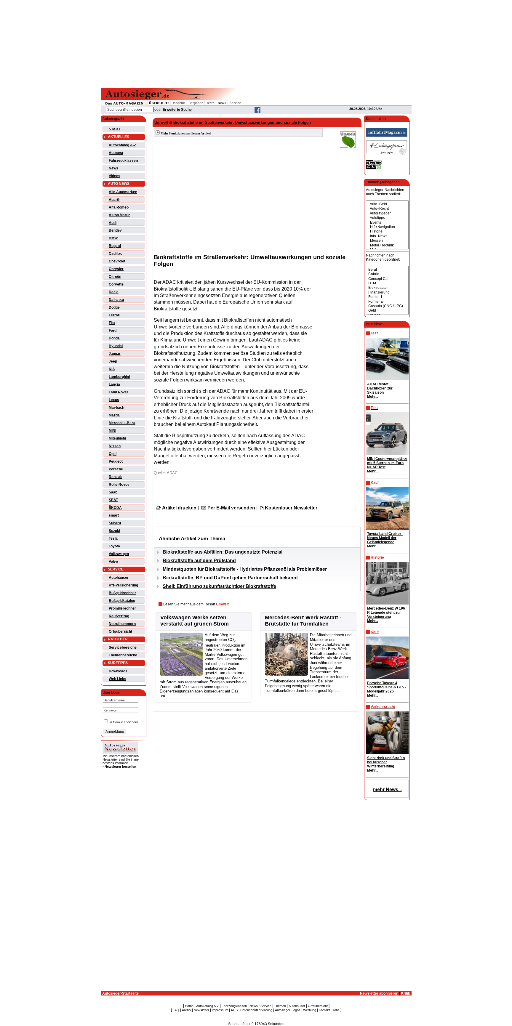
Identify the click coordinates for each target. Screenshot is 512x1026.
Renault (115, 477)
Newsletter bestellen (120, 766)
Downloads (118, 671)
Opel (112, 454)
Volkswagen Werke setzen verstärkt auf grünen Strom (194, 621)
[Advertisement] (256, 42)
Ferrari (114, 315)
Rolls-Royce (119, 484)
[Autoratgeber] (387, 213)
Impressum (220, 1010)
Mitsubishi (117, 438)
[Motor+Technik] (387, 245)
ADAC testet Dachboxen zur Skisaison (380, 388)
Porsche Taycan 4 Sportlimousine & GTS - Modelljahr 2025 (386, 687)
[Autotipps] (387, 218)
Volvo (113, 562)
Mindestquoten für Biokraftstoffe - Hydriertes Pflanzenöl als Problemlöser (245, 569)
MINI (112, 431)
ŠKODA (115, 508)
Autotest (116, 153)
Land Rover (118, 392)
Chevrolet (117, 261)
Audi (112, 223)
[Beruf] (387, 269)
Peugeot (116, 461)
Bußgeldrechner (122, 593)
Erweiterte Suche (177, 110)
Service (265, 1006)
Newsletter (201, 1010)
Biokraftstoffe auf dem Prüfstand (199, 560)
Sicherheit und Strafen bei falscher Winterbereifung (386, 762)
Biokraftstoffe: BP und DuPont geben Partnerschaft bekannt (230, 577)
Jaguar (115, 354)
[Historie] (387, 231)
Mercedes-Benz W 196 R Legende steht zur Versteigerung (386, 612)
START (114, 129)
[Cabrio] (387, 274)
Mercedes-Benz (122, 423)
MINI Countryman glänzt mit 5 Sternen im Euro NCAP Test (387, 463)
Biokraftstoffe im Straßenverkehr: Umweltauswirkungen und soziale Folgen (242, 122)
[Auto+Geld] (387, 204)
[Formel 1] (387, 297)
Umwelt (161, 122)
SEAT (113, 500)
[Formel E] (387, 301)
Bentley (115, 230)
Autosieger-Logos (287, 1010)
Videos (114, 176)
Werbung (309, 1010)
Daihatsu (116, 300)
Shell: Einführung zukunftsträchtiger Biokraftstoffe (219, 586)
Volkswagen (119, 554)
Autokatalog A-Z (122, 145)
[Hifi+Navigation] (387, 227)
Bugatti (115, 246)
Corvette (116, 284)
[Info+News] (387, 236)
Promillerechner (122, 608)
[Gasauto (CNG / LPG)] (387, 306)
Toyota (114, 546)
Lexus (114, 400)
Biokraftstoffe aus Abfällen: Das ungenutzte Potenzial (222, 551)
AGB (234, 1010)
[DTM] (387, 283)
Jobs (336, 1010)
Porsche (116, 469)
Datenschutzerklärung (256, 1010)
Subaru (115, 523)
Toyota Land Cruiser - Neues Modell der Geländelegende (385, 538)
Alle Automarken (123, 192)
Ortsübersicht (120, 631)
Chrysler (116, 269)
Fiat (112, 323)
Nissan (115, 446)
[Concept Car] (387, 279)
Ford (112, 330)
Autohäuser (119, 577)
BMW (113, 238)
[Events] (387, 222)
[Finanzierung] (387, 292)
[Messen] (387, 240)
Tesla (113, 538)
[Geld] (387, 310)
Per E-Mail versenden (231, 507)
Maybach (116, 407)
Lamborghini (119, 377)
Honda (114, 338)
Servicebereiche (123, 647)
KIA (112, 369)
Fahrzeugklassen (123, 160)
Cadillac (115, 253)
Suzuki (114, 531)
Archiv (186, 1010)
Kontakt (324, 1010)
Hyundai (116, 346)
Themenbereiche (123, 655)
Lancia (114, 384)
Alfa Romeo (119, 207)
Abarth (114, 200)
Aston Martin (119, 215)
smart (114, 515)
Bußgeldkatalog (122, 601)
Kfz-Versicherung (123, 585)
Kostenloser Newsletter (291, 507)
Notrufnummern (122, 624)
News (113, 168)
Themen (280, 1006)
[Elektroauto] (387, 288)
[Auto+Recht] (387, 208)
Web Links (117, 679)
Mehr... (372, 397)
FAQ (176, 1010)
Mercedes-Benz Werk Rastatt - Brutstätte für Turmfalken (303, 621)
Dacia (114, 292)
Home (189, 1006)
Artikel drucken (179, 507)
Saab (113, 492)
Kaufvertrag (119, 616)
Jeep (113, 361)
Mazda (114, 415)
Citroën (115, 277)
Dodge (114, 307)
